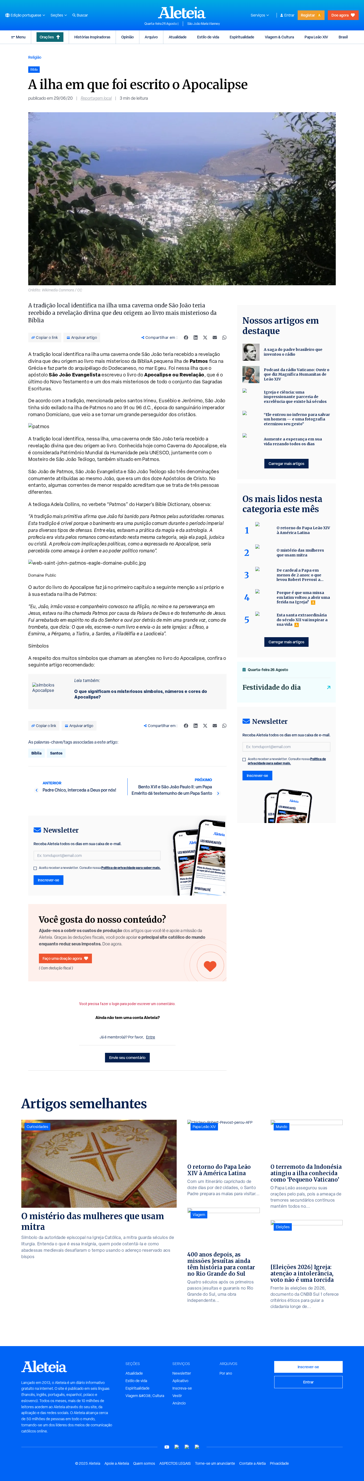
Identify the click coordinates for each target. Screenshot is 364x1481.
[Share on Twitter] (205, 337)
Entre (150, 1037)
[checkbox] (35, 868)
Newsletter (181, 1373)
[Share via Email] (215, 337)
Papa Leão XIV (316, 36)
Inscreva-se (182, 1388)
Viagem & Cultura (279, 36)
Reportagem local (96, 98)
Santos (56, 753)
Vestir (177, 1395)
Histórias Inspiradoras (92, 36)
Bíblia (36, 753)
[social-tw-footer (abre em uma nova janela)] (187, 1447)
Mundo (281, 1126)
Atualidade (178, 36)
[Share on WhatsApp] (224, 337)
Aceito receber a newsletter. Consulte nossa (100, 868)
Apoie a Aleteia (116, 1463)
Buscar (82, 15)
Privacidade (279, 1463)
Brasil (343, 36)
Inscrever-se (48, 879)
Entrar (289, 15)
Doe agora (340, 15)
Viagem (199, 1214)
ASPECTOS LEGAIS (175, 1463)
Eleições (283, 1227)
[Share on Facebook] (186, 337)
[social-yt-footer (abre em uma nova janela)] (166, 1447)
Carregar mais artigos (286, 463)
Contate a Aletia (252, 1463)
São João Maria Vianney (203, 24)
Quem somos (144, 1463)
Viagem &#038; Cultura (145, 1395)
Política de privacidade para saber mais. (131, 867)
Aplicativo (180, 1380)
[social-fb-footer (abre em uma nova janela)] (177, 1447)
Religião (34, 57)
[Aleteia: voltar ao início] (182, 12)
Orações (47, 36)
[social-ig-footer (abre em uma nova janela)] (197, 1447)
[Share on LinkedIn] (195, 337)
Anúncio (179, 1403)
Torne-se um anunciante (215, 1463)
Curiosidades (37, 1126)
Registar (308, 15)
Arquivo (151, 36)
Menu (21, 36)
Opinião (127, 36)
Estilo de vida (208, 36)
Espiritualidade (242, 36)
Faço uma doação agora (62, 958)
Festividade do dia (271, 687)
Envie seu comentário (127, 1057)
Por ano (226, 1373)
